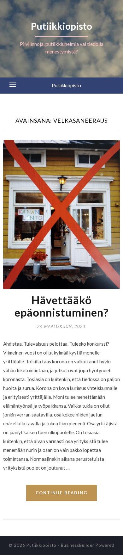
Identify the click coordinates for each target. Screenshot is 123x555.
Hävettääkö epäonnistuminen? (61, 306)
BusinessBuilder (77, 545)
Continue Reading (61, 492)
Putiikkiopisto (66, 85)
